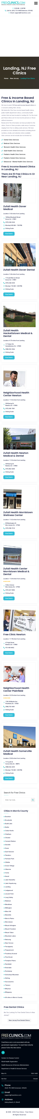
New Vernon (9, 943)
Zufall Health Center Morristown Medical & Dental (16, 571)
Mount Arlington (10, 925)
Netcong (8, 939)
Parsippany (9, 946)
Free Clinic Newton (14, 634)
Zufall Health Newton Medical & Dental (15, 454)
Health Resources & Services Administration (15, 1065)
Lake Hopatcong (10, 883)
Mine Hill (8, 911)
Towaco (7, 985)
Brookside (8, 820)
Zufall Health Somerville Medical (17, 752)
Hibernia (8, 869)
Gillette (7, 862)
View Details (9, 233)
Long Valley (9, 897)
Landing (8, 887)
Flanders (8, 855)
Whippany (8, 992)
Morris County (20, 811)
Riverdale (8, 967)
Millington (8, 908)
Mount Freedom (10, 929)
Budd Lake (8, 823)
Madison (8, 901)
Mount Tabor (9, 932)
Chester (7, 838)
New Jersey (14, 78)
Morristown (9, 922)
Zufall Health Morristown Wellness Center (18, 514)
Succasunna (9, 982)
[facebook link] (3, 1052)
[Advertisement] (19, 36)
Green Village (9, 866)
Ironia (7, 873)
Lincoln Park (9, 894)
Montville (8, 915)
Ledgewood (9, 890)
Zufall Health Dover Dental (19, 269)
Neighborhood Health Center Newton (16, 394)
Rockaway (8, 971)
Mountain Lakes (10, 936)
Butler (7, 827)
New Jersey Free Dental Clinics (19, 1020)
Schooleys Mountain (12, 975)
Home (6, 78)
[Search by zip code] (33, 800)
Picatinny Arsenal (11, 953)
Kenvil (7, 876)
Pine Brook (8, 957)
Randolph (8, 964)
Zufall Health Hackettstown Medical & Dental (18, 333)
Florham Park (9, 859)
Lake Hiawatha (10, 880)
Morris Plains (9, 918)
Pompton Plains (10, 960)
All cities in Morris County (13, 997)
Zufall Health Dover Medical (14, 208)
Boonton (8, 816)
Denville (7, 845)
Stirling (7, 978)
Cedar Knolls (9, 830)
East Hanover (9, 852)
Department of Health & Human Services (14, 1068)
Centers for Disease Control (10, 1058)
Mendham (8, 904)
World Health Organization (9, 1061)
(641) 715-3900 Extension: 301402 (22, 10)
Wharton (8, 989)
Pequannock (9, 950)
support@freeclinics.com (23, 13)
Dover (7, 848)
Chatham (8, 834)
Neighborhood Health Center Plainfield (16, 689)
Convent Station (10, 841)
